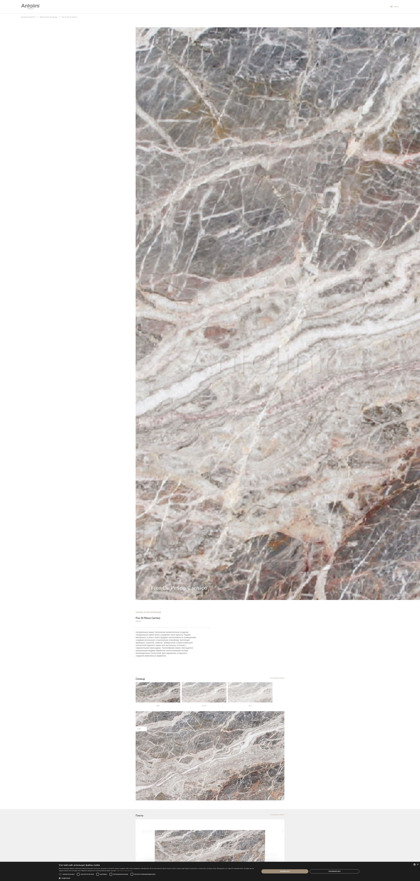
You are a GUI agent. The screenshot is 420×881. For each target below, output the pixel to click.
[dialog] (210, 871)
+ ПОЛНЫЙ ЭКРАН (276, 678)
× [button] (417, 864)
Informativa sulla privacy (124, 870)
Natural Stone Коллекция (49, 17)
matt (250, 706)
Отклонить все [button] (334, 871)
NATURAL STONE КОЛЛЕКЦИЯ (148, 612)
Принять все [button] (285, 871)
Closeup (140, 678)
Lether (204, 706)
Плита (139, 815)
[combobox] (414, 864)
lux (157, 706)
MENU (396, 7)
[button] (157, 878)
